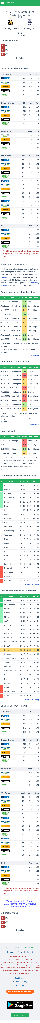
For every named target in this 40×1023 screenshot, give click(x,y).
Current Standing (32, 584)
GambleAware (20, 978)
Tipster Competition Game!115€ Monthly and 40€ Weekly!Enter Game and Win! (20, 904)
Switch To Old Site (20, 1015)
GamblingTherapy (20, 982)
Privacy (10, 952)
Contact (30, 952)
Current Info (34, 355)
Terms (20, 952)
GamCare (20, 986)
